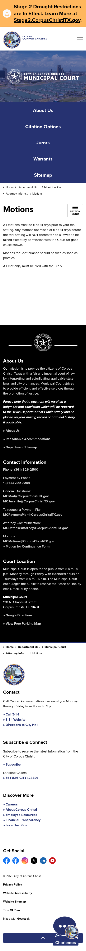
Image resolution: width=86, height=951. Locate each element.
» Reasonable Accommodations (27, 439)
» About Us (11, 430)
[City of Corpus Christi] (25, 40)
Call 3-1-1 (12, 714)
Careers (12, 804)
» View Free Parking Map (22, 623)
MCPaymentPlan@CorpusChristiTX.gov (32, 514)
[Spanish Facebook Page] (15, 860)
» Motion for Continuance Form (26, 546)
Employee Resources (21, 814)
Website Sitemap (14, 901)
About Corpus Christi (21, 809)
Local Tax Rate (16, 825)
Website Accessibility (17, 893)
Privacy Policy (12, 884)
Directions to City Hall (22, 724)
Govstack (23, 918)
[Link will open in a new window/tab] (6, 860)
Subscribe (13, 764)
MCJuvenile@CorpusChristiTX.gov (29, 501)
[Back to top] (43, 938)
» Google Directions (18, 615)
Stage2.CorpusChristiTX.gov (47, 20)
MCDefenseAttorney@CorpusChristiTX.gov (35, 527)
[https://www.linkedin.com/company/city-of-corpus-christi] (43, 860)
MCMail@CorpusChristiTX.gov (26, 496)
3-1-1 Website (15, 719)
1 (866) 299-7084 (16, 482)
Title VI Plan (11, 910)
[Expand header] (79, 39)
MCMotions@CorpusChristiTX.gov (28, 541)
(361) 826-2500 (26, 469)
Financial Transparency (23, 820)
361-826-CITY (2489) (22, 777)
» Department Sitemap (20, 447)
